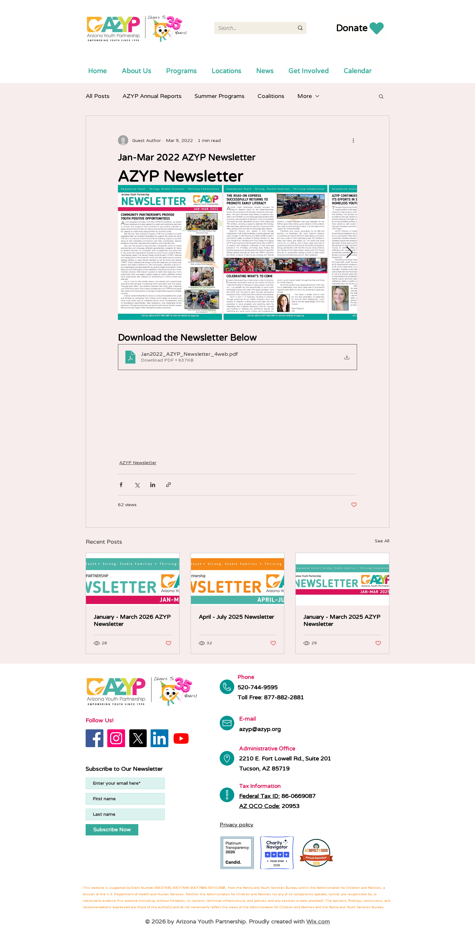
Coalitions (271, 96)
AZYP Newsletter (137, 462)
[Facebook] (94, 738)
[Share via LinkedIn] (153, 485)
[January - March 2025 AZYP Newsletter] (342, 579)
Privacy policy (236, 825)
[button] (381, 96)
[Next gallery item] (349, 252)
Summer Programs (220, 96)
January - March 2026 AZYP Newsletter (132, 620)
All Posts (98, 96)
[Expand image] (170, 252)
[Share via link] (168, 485)
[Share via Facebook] (121, 485)
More (304, 96)
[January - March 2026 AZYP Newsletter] (132, 579)
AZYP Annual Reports (152, 96)
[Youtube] (181, 738)
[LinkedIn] (159, 738)
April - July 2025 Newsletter (236, 616)
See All (382, 541)
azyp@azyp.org (260, 729)
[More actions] (353, 140)
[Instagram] (116, 738)
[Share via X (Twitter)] (137, 485)
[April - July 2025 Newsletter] (237, 579)
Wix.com (318, 921)
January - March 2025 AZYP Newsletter (341, 620)
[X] (138, 738)
